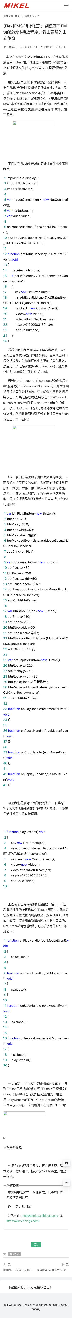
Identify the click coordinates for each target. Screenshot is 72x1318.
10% (66, 1183)
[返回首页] (18, 5)
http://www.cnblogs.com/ (22, 1221)
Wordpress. (15, 1304)
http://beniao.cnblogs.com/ (40, 1215)
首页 (17, 16)
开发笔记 (27, 16)
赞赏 (36, 1244)
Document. (41, 1304)
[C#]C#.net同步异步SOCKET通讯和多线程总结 (53, 1270)
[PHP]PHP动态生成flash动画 (19, 1270)
